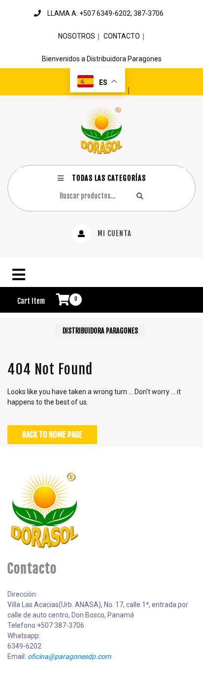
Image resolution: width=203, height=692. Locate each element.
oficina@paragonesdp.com (69, 656)
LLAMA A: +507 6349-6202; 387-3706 (105, 13)
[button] (101, 274)
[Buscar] (139, 196)
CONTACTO (121, 36)
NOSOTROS (76, 36)
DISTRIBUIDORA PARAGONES (100, 330)
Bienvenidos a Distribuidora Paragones (102, 59)
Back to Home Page (52, 435)
